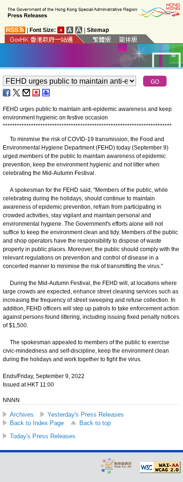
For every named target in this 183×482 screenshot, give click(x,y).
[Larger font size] (70, 29)
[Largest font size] (79, 29)
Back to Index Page (37, 423)
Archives (22, 414)
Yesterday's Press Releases (85, 414)
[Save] (36, 92)
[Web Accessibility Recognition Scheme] (116, 465)
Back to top (95, 423)
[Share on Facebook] (7, 92)
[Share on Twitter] (17, 92)
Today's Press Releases (43, 436)
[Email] (27, 92)
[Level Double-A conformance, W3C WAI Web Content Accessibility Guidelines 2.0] (160, 467)
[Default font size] (61, 29)
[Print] (46, 92)
